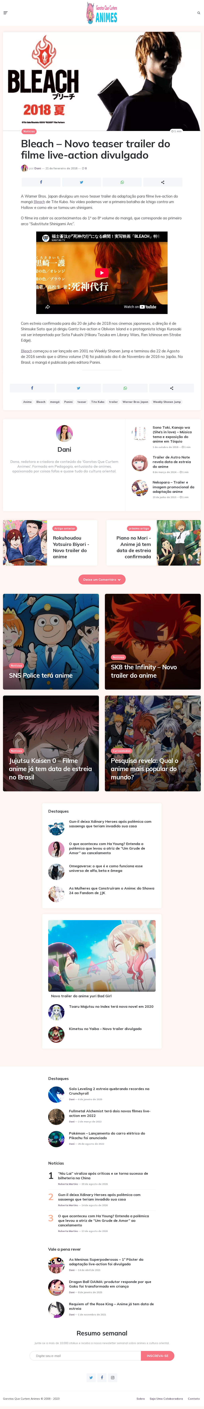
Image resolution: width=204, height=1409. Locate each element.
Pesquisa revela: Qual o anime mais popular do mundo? (144, 769)
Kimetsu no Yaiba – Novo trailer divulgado (105, 1028)
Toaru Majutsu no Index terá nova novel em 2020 (111, 1006)
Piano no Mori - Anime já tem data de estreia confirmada (133, 547)
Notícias (29, 131)
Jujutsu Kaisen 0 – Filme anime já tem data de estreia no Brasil (50, 769)
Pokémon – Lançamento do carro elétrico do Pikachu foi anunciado (107, 1135)
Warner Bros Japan (135, 401)
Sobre (141, 1398)
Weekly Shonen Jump (167, 401)
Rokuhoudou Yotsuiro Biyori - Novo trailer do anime (71, 547)
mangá (55, 401)
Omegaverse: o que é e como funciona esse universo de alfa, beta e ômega (106, 868)
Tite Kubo (97, 401)
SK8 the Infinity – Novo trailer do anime (144, 671)
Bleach (39, 201)
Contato (194, 1398)
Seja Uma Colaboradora (166, 1398)
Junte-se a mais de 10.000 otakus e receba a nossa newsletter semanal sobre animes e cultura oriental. (102, 1343)
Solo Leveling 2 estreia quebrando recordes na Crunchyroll (109, 1091)
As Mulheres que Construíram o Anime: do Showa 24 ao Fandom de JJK (111, 890)
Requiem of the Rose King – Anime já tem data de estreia (111, 1306)
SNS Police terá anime (41, 675)
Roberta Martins (68, 1183)
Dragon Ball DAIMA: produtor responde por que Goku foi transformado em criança (110, 1284)
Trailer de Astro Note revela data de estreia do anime (172, 462)
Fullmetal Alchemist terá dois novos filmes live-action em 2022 (109, 1113)
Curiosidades (121, 750)
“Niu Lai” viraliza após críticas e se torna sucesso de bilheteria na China (103, 1175)
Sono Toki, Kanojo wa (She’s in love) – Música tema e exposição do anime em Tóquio (172, 434)
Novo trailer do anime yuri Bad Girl (81, 996)
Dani (37, 168)
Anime (27, 401)
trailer (113, 401)
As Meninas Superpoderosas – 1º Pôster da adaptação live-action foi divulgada (106, 1261)
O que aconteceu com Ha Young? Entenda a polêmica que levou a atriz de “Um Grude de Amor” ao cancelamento (107, 848)
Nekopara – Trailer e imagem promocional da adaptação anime (173, 487)
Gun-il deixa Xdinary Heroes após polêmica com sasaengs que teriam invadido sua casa (110, 823)
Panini (68, 401)
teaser (81, 401)
